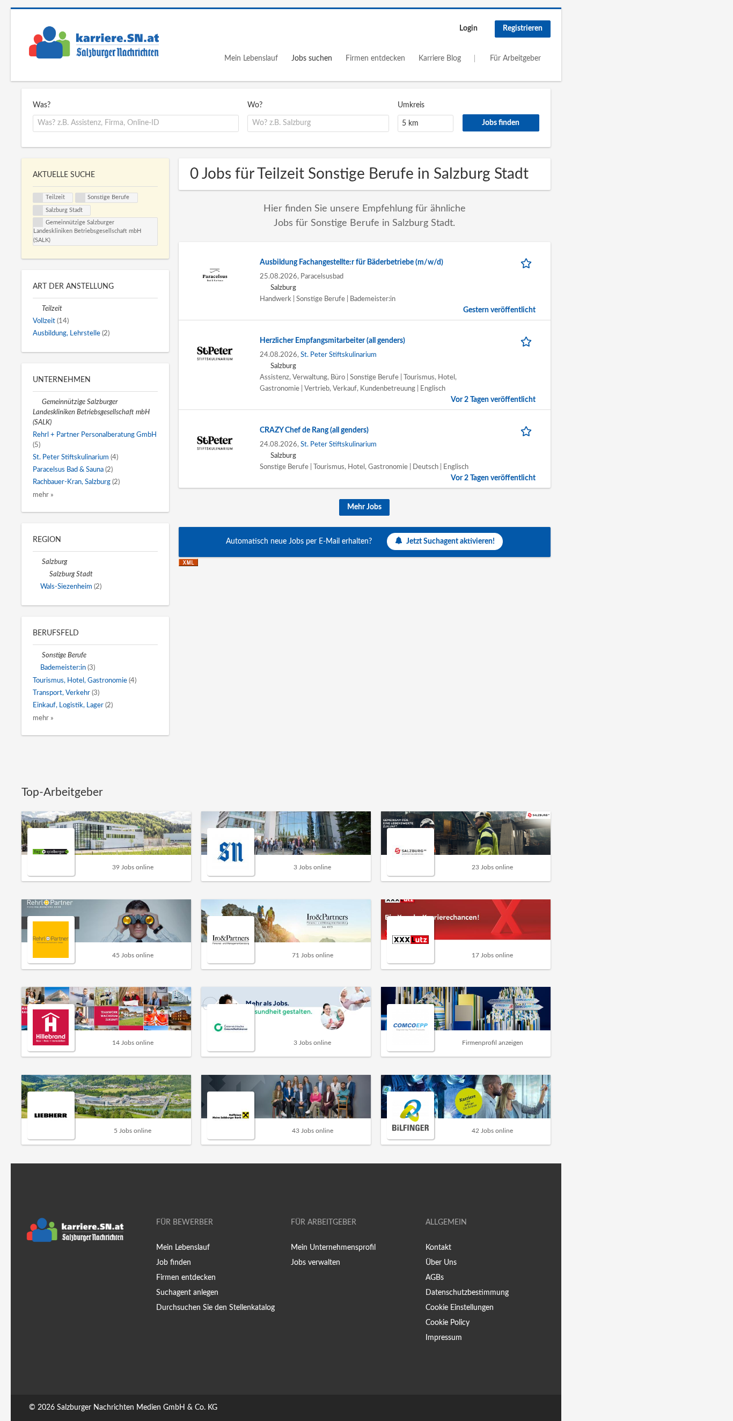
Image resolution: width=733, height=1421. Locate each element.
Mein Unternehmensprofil (333, 1247)
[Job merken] (528, 262)
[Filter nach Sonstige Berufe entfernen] (37, 655)
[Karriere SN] (93, 42)
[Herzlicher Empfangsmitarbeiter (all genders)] (215, 353)
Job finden (173, 1262)
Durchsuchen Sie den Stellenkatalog (215, 1308)
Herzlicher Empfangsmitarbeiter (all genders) (332, 341)
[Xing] (47, 1269)
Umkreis (411, 105)
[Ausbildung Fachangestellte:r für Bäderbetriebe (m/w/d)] (215, 275)
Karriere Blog (440, 58)
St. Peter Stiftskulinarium (338, 354)
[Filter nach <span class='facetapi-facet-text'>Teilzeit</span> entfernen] (38, 198)
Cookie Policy (448, 1323)
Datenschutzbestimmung (467, 1293)
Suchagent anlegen (187, 1293)
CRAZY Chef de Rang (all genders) (314, 430)
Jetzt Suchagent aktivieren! (450, 541)
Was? (41, 105)
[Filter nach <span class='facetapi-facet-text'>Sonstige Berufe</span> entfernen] (80, 198)
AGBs (435, 1277)
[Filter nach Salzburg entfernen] (37, 562)
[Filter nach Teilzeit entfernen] (37, 308)
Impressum (444, 1338)
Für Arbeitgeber (515, 58)
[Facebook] (29, 1269)
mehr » (43, 495)
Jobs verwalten (315, 1262)
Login (468, 28)
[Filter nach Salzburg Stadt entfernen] (44, 574)
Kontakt (438, 1247)
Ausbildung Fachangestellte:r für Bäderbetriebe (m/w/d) (351, 262)
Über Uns (441, 1262)
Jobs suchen (311, 58)
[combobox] (136, 123)
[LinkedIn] (63, 1269)
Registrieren (523, 28)
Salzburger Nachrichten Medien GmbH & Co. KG (137, 1407)
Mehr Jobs (364, 507)
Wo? (254, 105)
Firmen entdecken (375, 58)
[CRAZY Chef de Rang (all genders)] (215, 442)
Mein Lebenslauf (251, 58)
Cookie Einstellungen (460, 1308)
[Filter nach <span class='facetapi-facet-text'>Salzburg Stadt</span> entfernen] (38, 210)
